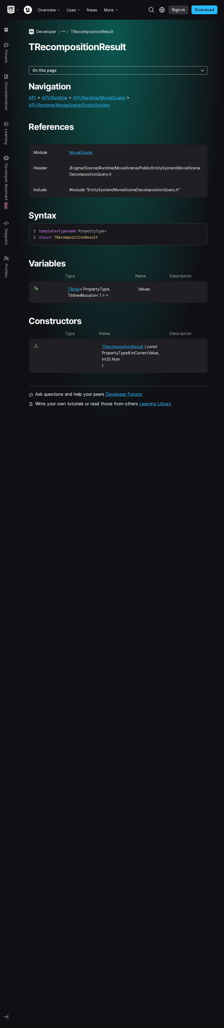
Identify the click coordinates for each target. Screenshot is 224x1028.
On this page (45, 70)
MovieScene (80, 152)
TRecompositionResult (122, 346)
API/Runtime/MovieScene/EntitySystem (69, 105)
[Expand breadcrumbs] (63, 31)
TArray (74, 289)
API (32, 97)
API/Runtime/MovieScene (99, 97)
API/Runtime (54, 97)
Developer (46, 31)
